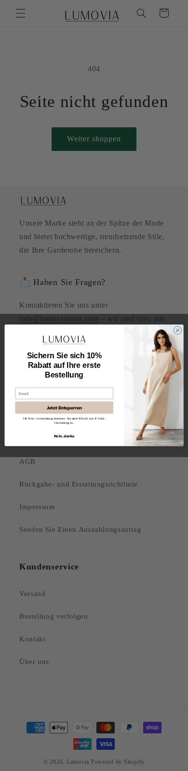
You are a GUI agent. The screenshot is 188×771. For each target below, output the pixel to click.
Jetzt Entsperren (64, 408)
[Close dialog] (178, 330)
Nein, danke (64, 436)
